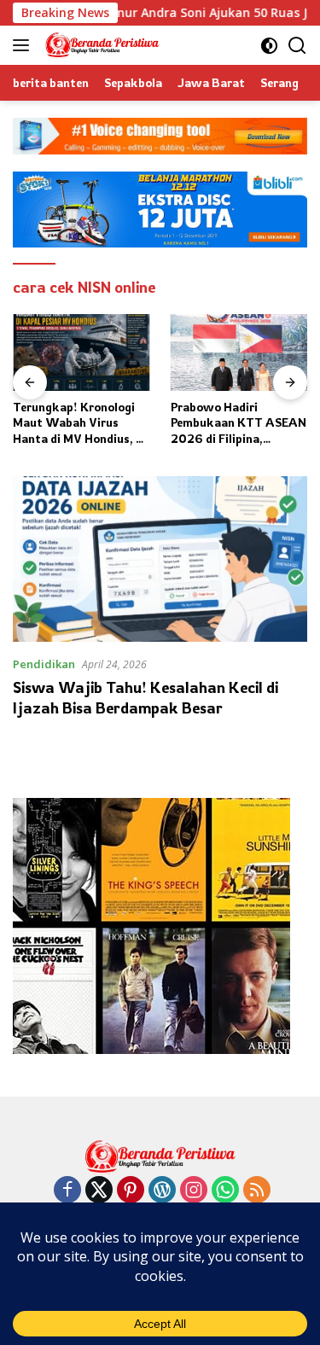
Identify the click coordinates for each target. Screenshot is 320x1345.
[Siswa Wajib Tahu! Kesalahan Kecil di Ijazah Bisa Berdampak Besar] (160, 559)
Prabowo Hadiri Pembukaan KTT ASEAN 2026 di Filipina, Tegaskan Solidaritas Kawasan (238, 422)
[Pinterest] (130, 1191)
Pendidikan (44, 664)
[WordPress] (162, 1191)
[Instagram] (193, 1191)
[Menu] (24, 45)
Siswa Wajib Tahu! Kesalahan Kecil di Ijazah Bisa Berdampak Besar (145, 697)
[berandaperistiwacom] (100, 45)
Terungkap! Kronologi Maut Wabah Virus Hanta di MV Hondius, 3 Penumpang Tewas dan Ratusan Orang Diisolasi (80, 422)
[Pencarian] (297, 46)
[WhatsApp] (225, 1191)
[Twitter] (99, 1191)
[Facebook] (67, 1191)
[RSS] (257, 1191)
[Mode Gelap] (269, 46)
